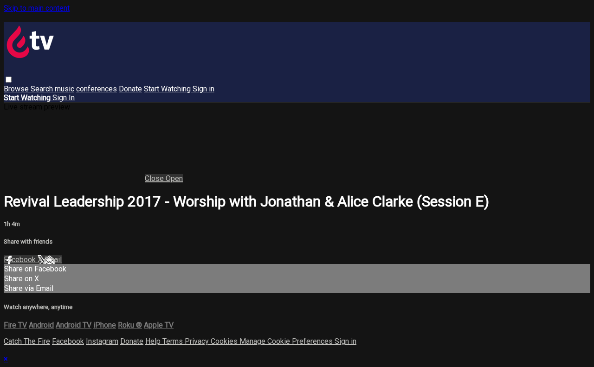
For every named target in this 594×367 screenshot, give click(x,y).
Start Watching (168, 88)
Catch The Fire (27, 341)
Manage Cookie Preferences (287, 341)
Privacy (198, 341)
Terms (173, 341)
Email (53, 259)
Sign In (63, 97)
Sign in (203, 88)
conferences (96, 88)
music (64, 88)
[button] (9, 80)
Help (153, 341)
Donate (130, 88)
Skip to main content (37, 8)
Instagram (102, 341)
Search (43, 88)
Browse (17, 88)
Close (155, 178)
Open (174, 178)
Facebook (21, 259)
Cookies (225, 341)
